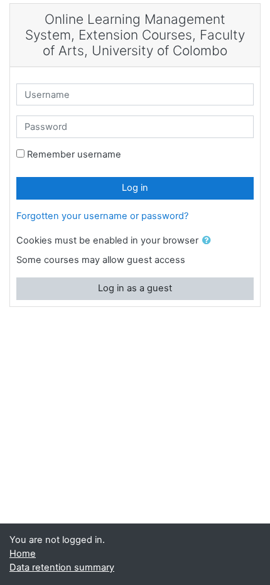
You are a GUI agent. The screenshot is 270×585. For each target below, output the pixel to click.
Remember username (74, 154)
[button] (209, 241)
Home (22, 553)
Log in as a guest (135, 288)
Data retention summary (61, 567)
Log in (135, 187)
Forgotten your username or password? (102, 216)
